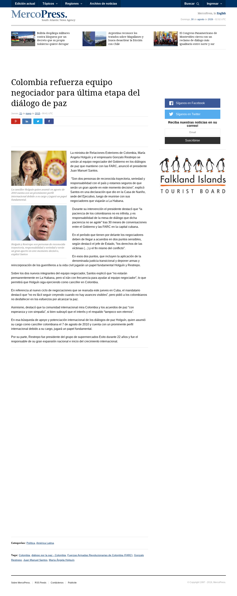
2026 (210, 19)
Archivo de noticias (103, 3)
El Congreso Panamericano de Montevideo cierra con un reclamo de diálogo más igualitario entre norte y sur (198, 38)
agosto (200, 19)
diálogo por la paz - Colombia (48, 555)
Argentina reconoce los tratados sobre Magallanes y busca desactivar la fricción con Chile (125, 38)
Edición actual (25, 3)
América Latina (45, 542)
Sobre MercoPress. (20, 582)
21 (20, 113)
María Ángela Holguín (61, 559)
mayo (28, 113)
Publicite (72, 582)
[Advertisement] (118, 63)
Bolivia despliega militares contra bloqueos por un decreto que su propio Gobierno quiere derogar (53, 38)
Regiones (72, 3)
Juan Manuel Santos (35, 559)
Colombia (24, 555)
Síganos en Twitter (188, 114)
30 (192, 19)
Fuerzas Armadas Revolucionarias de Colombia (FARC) (100, 555)
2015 (37, 113)
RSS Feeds (40, 582)
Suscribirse (192, 140)
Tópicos (48, 3)
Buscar (189, 3)
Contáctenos (57, 582)
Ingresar (212, 3)
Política (30, 542)
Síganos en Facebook (190, 103)
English (221, 13)
